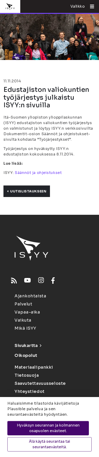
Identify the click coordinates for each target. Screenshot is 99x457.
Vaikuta (23, 320)
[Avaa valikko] (90, 6)
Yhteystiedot (30, 391)
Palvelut (23, 304)
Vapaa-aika (27, 312)
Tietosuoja (27, 375)
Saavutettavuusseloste (40, 383)
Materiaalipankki (34, 367)
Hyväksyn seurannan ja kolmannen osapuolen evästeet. (48, 428)
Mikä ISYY (25, 328)
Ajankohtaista (30, 296)
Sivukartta (26, 345)
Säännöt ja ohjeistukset (38, 172)
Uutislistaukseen (28, 191)
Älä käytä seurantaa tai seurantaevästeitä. (49, 444)
